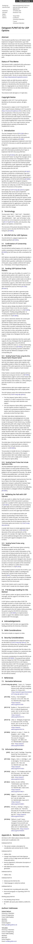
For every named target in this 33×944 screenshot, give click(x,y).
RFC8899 (27, 179)
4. (2, 621)
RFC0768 (20, 133)
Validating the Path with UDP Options (14, 495)
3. (2, 235)
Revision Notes (19, 835)
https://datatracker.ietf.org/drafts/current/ (16, 77)
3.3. (3, 494)
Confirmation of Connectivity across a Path (14, 245)
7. (2, 678)
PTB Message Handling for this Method (15, 591)
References (8, 678)
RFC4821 (27, 171)
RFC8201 (4, 288)
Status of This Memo (10, 61)
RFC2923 (17, 566)
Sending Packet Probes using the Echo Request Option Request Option (16, 357)
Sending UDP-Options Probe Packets (14, 269)
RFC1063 (24, 286)
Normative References (13, 681)
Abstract (5, 37)
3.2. (3, 268)
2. (2, 211)
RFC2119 (6, 222)
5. (2, 630)
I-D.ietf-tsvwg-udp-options (17, 190)
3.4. (3, 590)
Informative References (14, 749)
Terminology (9, 211)
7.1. (3, 681)
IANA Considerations (12, 630)
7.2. (3, 749)
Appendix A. (7, 835)
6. (2, 637)
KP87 (8, 575)
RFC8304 (12, 155)
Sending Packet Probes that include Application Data (15, 463)
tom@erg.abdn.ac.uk (10, 941)
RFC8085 (21, 139)
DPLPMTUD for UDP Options (15, 235)
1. (2, 130)
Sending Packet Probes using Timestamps (13, 544)
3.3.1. (3, 543)
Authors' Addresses (10, 908)
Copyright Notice (8, 97)
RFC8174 (12, 222)
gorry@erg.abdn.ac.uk (11, 925)
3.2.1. (3, 356)
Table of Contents (24, 1)
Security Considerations (14, 637)
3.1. (3, 244)
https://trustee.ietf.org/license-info (11, 111)
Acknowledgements (12, 621)
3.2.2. (3, 462)
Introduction (9, 130)
